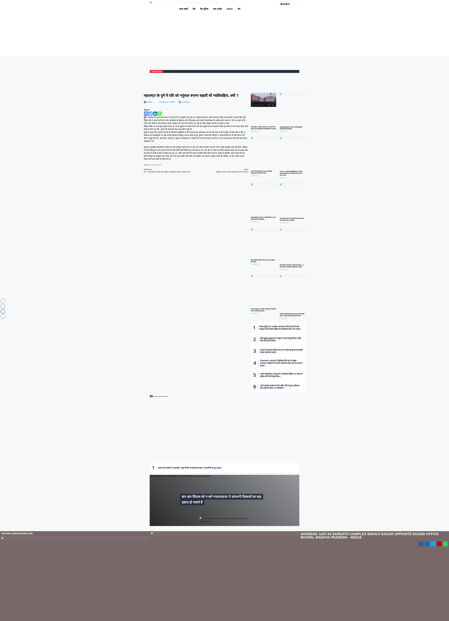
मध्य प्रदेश (217, 9)
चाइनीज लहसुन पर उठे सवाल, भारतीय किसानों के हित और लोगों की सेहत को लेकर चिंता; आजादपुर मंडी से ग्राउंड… (187, 422)
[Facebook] (146, 114)
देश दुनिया (204, 9)
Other (230, 9)
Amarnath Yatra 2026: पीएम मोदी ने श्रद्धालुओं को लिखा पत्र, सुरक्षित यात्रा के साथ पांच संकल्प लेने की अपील (261, 422)
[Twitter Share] (3, 311)
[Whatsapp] (160, 114)
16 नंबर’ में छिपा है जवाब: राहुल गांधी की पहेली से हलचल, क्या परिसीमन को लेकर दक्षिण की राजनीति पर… (174, 451)
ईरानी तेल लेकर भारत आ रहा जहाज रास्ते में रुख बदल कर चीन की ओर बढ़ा (274, 453)
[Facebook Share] (3, 306)
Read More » (255, 131)
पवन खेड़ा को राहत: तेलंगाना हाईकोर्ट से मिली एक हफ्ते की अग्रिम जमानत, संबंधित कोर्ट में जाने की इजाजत (224, 451)
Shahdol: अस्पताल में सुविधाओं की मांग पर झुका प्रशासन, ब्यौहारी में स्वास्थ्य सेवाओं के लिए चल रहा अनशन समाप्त (291, 173)
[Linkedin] (155, 114)
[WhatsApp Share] (3, 301)
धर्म (239, 9)
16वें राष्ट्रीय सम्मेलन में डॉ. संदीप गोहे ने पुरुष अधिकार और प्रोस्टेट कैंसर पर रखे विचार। (279, 386)
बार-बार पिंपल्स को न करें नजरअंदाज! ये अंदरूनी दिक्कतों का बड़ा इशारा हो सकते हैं (221, 499)
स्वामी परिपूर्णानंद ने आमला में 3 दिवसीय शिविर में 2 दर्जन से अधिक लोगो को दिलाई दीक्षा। (281, 375)
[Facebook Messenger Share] (3, 316)
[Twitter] (151, 114)
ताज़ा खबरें (183, 9)
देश (194, 9)
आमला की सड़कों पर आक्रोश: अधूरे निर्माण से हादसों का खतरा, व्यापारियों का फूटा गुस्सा (189, 468)
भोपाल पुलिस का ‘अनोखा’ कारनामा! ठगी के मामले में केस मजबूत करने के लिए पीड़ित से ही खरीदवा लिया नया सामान (279, 327)
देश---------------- (159, 396)
